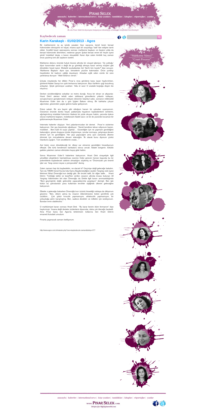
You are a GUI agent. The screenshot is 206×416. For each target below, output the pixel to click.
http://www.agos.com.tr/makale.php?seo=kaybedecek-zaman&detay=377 (67, 230)
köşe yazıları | (104, 16)
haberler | (72, 16)
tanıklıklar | (117, 16)
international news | (87, 16)
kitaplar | (128, 16)
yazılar (150, 16)
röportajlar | (140, 16)
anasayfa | (62, 16)
